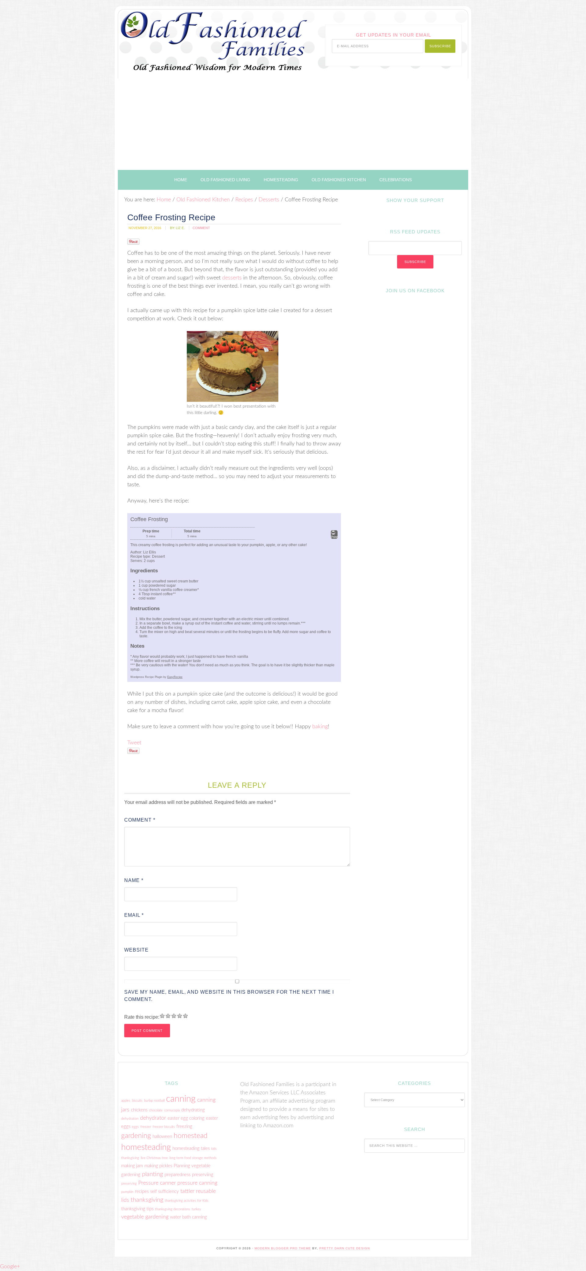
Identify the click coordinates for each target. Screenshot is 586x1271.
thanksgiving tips (137, 1209)
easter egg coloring (186, 1118)
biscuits (137, 1100)
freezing (184, 1126)
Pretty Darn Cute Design (344, 1248)
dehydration (130, 1118)
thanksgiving (147, 1200)
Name (133, 880)
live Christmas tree (154, 1158)
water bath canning (188, 1217)
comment (201, 228)
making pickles (158, 1166)
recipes (142, 1191)
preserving (129, 1183)
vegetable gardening (144, 1216)
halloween (162, 1136)
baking (320, 726)
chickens (139, 1110)
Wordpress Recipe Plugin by (156, 677)
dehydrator (153, 1118)
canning (181, 1099)
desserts (232, 278)
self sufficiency (164, 1191)
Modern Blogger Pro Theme (283, 1248)
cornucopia (172, 1110)
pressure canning (197, 1183)
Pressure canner (157, 1183)
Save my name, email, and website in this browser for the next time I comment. (229, 995)
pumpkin (127, 1192)
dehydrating (193, 1110)
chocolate (156, 1110)
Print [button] (334, 537)
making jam (132, 1166)
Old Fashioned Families (194, 38)
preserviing (202, 1174)
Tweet (134, 743)
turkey (196, 1209)
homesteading (146, 1147)
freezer (145, 1127)
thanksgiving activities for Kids (186, 1200)
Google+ (10, 1266)
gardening (136, 1136)
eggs (135, 1127)
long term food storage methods (193, 1158)
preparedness (177, 1174)
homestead (191, 1136)
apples (125, 1100)
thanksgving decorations (172, 1209)
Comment (139, 820)
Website (136, 949)
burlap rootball (154, 1100)
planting (152, 1174)
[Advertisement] (293, 124)
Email (134, 915)
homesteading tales (191, 1148)
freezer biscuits (164, 1127)
